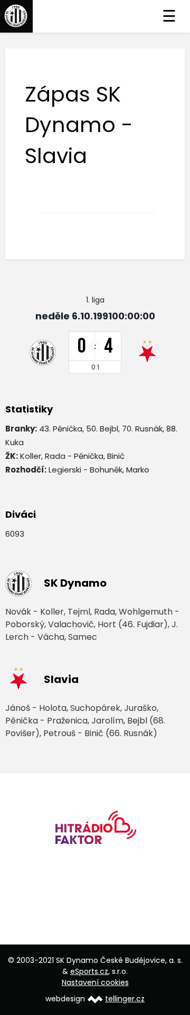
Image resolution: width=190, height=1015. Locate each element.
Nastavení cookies (95, 982)
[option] (95, 831)
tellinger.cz (125, 998)
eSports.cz (89, 971)
